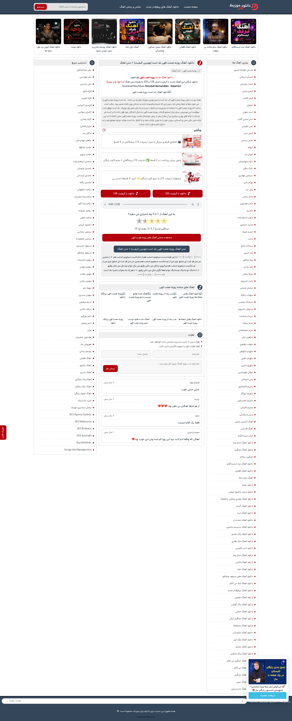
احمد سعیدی (246, 84)
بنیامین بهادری (246, 175)
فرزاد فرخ (87, 91)
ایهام (250, 147)
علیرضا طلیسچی (245, 400)
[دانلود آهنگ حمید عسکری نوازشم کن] (160, 31)
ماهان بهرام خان (83, 140)
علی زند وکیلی (246, 414)
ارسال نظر (110, 368)
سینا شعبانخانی (245, 330)
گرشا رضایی (85, 119)
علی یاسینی (85, 84)
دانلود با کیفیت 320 (175, 193)
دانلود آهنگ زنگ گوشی (242, 604)
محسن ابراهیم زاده (82, 161)
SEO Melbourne (83, 421)
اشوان (250, 105)
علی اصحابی (247, 379)
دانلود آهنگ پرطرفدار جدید (240, 590)
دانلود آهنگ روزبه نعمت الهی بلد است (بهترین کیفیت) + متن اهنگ (157, 63)
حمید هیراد (247, 232)
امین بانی (248, 133)
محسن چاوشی (84, 168)
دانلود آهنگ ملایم (244, 646)
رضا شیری (248, 252)
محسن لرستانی (84, 175)
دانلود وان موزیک (114, 82)
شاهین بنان (247, 337)
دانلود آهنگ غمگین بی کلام (240, 660)
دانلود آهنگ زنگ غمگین (241, 653)
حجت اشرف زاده (245, 217)
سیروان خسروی (245, 309)
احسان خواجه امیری (243, 70)
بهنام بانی (248, 182)
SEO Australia (84, 435)
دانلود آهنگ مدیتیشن (242, 689)
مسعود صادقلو (84, 252)
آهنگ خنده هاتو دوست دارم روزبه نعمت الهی (138, 321)
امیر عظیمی (247, 126)
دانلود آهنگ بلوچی (244, 597)
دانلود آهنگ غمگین (243, 449)
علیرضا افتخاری (245, 386)
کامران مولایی (84, 112)
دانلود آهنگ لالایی (244, 562)
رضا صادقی (248, 260)
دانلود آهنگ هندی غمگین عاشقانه (237, 499)
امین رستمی (247, 140)
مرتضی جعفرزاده (83, 238)
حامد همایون (246, 203)
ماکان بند (86, 133)
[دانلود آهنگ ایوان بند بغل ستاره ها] (48, 31)
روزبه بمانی (248, 274)
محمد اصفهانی (84, 189)
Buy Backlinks (84, 442)
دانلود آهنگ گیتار (244, 506)
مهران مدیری (85, 295)
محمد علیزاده (84, 210)
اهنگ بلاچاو (85, 365)
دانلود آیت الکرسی (244, 548)
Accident (153, 717)
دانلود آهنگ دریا (245, 513)
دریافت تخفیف (267, 695)
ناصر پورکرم (86, 316)
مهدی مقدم (85, 274)
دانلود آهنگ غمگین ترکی (241, 618)
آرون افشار (248, 98)
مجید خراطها (85, 147)
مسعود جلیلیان (83, 246)
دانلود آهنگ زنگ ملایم (242, 534)
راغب (250, 238)
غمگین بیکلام (246, 457)
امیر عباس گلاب (245, 119)
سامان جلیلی (246, 288)
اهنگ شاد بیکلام (83, 386)
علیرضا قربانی (246, 407)
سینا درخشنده (246, 316)
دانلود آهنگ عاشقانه (243, 625)
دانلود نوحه (76, 47)
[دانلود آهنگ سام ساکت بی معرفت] (215, 31)
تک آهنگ (176, 71)
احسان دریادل (246, 77)
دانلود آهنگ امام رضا (243, 555)
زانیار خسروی (247, 281)
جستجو (40, 7)
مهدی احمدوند (84, 260)
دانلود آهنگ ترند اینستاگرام (244, 47)
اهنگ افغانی (85, 358)
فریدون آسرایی (84, 105)
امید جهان (248, 112)
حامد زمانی (248, 196)
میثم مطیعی (85, 302)
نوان (89, 330)
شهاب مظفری (246, 344)
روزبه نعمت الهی (190, 71)
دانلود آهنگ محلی (244, 611)
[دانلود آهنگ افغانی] (187, 31)
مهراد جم (87, 288)
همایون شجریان (83, 337)
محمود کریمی (84, 224)
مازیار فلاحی (85, 126)
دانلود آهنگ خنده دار (243, 520)
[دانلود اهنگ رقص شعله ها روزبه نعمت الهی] (190, 304)
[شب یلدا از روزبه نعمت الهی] (164, 304)
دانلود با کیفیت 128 (123, 193)
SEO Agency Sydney (80, 414)
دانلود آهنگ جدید (164, 77)
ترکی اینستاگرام (245, 435)
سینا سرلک (247, 323)
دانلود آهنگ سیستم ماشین (239, 527)
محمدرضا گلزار (84, 203)
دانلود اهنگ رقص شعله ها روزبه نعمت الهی (190, 321)
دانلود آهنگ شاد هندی (242, 541)
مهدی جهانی (85, 267)
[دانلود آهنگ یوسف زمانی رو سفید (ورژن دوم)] (104, 31)
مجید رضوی (85, 154)
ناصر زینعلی (86, 323)
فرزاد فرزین (86, 98)
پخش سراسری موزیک (81, 407)
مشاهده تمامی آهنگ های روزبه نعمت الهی (151, 237)
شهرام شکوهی (246, 351)
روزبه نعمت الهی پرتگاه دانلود (113, 321)
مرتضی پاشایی (84, 232)
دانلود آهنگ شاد (245, 569)
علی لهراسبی (85, 77)
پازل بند (249, 189)
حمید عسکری (246, 224)
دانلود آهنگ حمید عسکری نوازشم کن (159, 48)
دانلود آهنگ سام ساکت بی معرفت (215, 48)
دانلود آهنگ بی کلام (243, 667)
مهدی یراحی (85, 281)
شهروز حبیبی (247, 365)
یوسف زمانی (85, 351)
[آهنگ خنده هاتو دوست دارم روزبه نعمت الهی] (139, 304)
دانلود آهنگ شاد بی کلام (241, 583)
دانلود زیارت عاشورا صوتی (240, 492)
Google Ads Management (77, 449)
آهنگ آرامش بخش (244, 421)
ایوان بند (248, 154)
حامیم (250, 210)
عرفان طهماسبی (245, 372)
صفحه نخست (191, 7)
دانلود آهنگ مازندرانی (243, 632)
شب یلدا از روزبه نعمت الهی (164, 319)
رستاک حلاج (247, 246)
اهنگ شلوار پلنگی (82, 393)
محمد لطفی (85, 217)
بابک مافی (248, 168)
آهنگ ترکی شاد (132, 47)
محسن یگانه (85, 182)
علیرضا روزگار (247, 393)
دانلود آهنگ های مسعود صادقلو (238, 576)
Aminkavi (148, 717)
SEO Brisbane (84, 428)
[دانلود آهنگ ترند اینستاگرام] (243, 31)
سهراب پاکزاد (247, 295)
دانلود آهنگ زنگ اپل (243, 639)
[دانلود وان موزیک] (243, 7)
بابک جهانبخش (245, 161)
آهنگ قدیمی (247, 428)
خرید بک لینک (84, 400)
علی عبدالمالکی (84, 70)
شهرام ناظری (247, 358)
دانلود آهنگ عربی (244, 682)
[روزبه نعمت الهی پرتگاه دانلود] (113, 304)
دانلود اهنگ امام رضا (243, 442)
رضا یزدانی (248, 267)
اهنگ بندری (85, 372)
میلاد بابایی (85, 309)
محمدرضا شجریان (82, 196)
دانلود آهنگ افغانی (187, 47)
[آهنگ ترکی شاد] (132, 31)
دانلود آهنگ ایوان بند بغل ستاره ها (48, 48)
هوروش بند (85, 344)
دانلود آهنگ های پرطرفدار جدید (162, 7)
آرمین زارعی (247, 91)
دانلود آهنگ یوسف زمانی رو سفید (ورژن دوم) (104, 48)
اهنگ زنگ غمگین (83, 379)
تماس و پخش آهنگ (130, 7)
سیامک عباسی (246, 302)
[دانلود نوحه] (76, 31)
